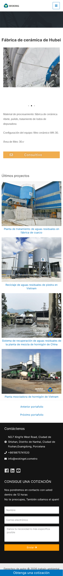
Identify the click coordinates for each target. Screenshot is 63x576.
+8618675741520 (18, 452)
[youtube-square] (19, 470)
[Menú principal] (56, 5)
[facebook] (7, 470)
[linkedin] (13, 470)
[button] (28, 105)
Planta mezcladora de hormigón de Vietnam (31, 396)
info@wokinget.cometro (22, 458)
